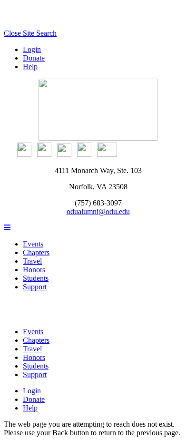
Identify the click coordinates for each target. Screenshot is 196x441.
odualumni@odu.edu (98, 211)
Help (30, 66)
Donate (34, 58)
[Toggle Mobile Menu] (7, 228)
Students (36, 278)
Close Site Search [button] (30, 33)
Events (33, 244)
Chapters (36, 252)
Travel (32, 261)
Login (32, 49)
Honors (34, 270)
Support (35, 287)
